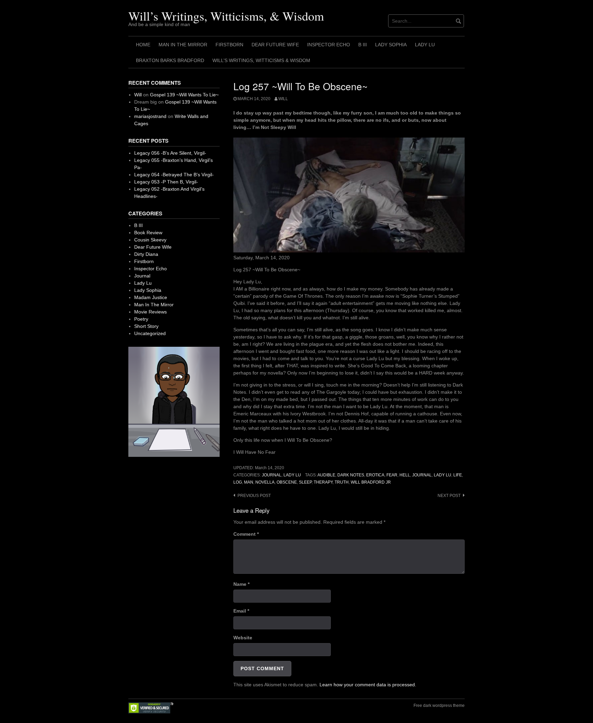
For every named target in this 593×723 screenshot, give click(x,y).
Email (241, 611)
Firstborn (229, 44)
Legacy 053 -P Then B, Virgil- (166, 182)
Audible (326, 475)
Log (237, 482)
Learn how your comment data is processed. (367, 684)
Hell (404, 475)
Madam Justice (150, 297)
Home (143, 44)
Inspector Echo (328, 44)
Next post (449, 495)
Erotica (375, 475)
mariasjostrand (150, 116)
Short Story (146, 326)
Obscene (287, 482)
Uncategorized (150, 333)
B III (362, 44)
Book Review (148, 232)
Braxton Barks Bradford (170, 60)
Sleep (305, 482)
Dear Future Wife (275, 44)
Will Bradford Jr (371, 482)
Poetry (141, 319)
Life (457, 475)
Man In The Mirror (183, 44)
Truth (342, 482)
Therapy (323, 482)
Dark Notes (350, 475)
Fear (391, 475)
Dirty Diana (146, 254)
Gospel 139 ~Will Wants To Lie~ (184, 94)
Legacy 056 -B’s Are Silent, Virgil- (170, 153)
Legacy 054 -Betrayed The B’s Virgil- (174, 174)
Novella (265, 482)
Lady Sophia (391, 44)
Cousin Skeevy (150, 239)
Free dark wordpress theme (439, 705)
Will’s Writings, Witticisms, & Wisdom (226, 16)
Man (248, 482)
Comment (246, 534)
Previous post (254, 495)
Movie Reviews (150, 312)
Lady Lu (425, 44)
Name (241, 584)
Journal (271, 475)
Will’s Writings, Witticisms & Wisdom (261, 60)
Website (242, 637)
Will (283, 98)
